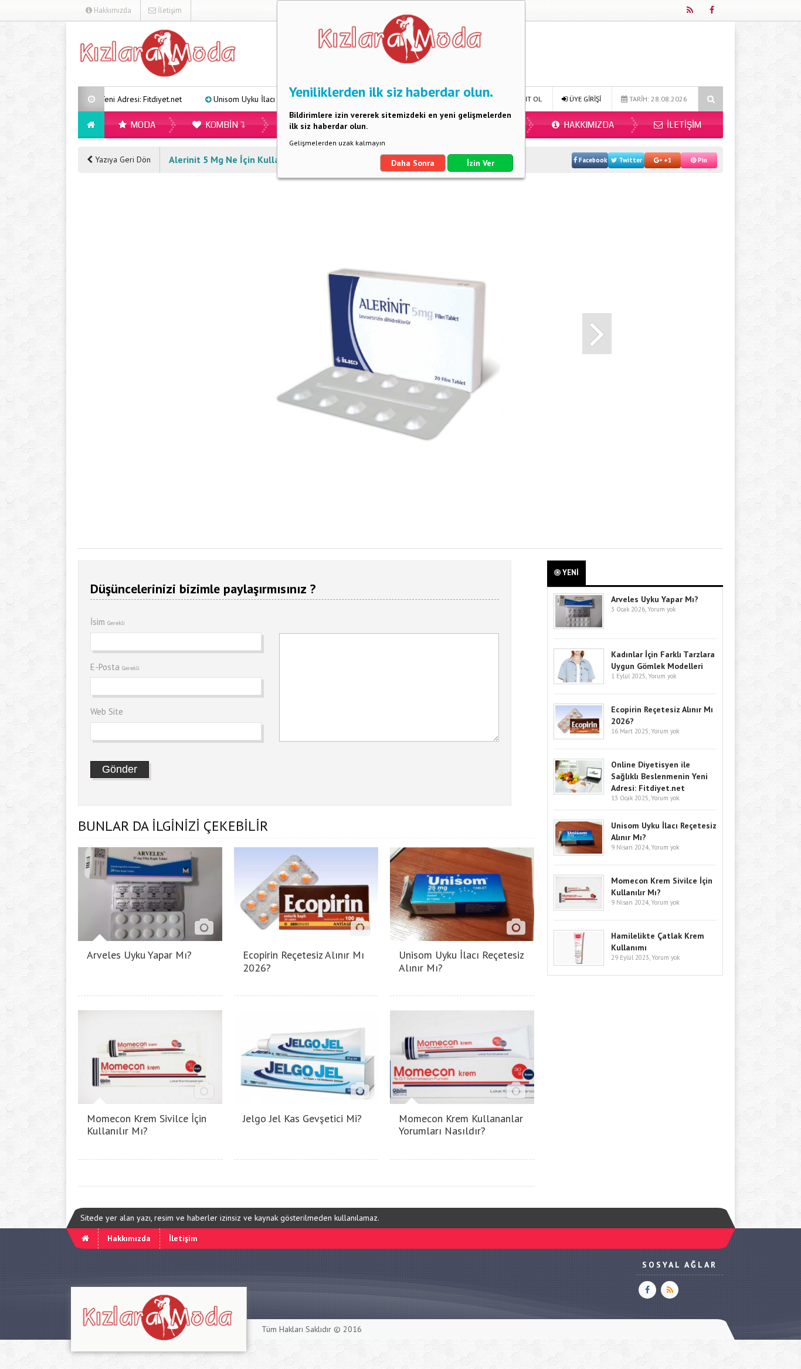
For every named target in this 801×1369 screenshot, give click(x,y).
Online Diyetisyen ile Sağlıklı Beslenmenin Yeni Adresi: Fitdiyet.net (659, 776)
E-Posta (115, 666)
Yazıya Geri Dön (122, 159)
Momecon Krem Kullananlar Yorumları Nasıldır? (461, 1125)
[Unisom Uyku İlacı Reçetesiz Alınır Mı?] (462, 937)
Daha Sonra (413, 163)
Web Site (106, 711)
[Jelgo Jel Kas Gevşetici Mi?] (306, 1100)
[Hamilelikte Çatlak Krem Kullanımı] (579, 963)
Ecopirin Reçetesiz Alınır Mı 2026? (303, 961)
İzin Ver (480, 163)
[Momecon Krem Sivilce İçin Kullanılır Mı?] (150, 1100)
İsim (107, 621)
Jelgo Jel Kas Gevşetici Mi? (302, 1118)
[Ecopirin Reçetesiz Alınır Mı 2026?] (306, 937)
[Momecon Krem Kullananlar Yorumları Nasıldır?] (462, 1100)
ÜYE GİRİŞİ (584, 98)
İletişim (169, 10)
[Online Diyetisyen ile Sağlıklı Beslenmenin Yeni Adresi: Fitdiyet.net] (579, 792)
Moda (142, 124)
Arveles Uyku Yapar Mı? (139, 955)
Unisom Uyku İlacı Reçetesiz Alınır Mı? (218, 99)
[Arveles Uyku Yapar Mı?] (150, 937)
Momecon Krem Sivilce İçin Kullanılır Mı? (146, 1125)
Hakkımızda (111, 10)
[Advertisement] (125, 360)
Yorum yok (661, 609)
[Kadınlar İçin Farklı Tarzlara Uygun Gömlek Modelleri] (579, 682)
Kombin (220, 124)
